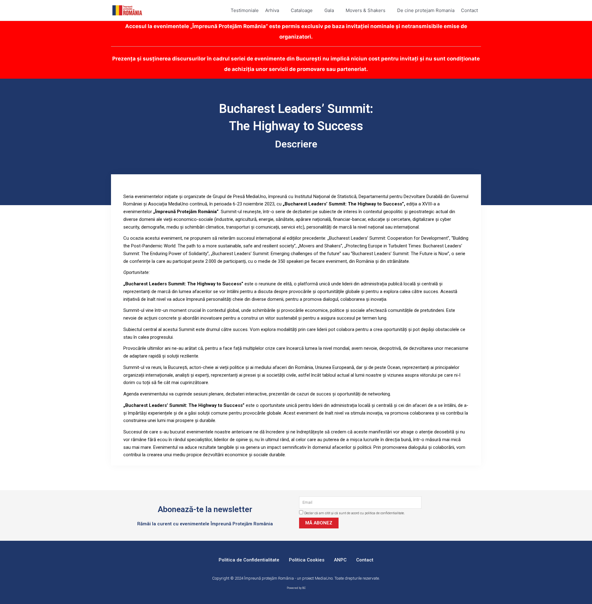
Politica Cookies (306, 560)
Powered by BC (296, 588)
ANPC (340, 560)
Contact (364, 560)
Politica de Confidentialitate (249, 560)
